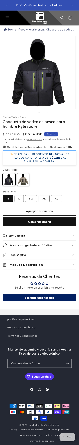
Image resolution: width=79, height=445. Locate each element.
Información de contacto (41, 441)
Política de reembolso (32, 429)
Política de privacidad (58, 429)
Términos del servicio (31, 435)
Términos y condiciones (22, 335)
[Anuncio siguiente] (72, 5)
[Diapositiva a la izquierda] (31, 112)
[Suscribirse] (67, 363)
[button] (7, 18)
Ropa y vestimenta (31, 29)
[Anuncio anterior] (7, 5)
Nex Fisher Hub (37, 425)
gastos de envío (34, 139)
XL (44, 198)
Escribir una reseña (39, 298)
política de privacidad (21, 319)
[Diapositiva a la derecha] (48, 112)
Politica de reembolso (21, 327)
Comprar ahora (39, 222)
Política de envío (54, 435)
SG (31, 198)
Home (11, 29)
